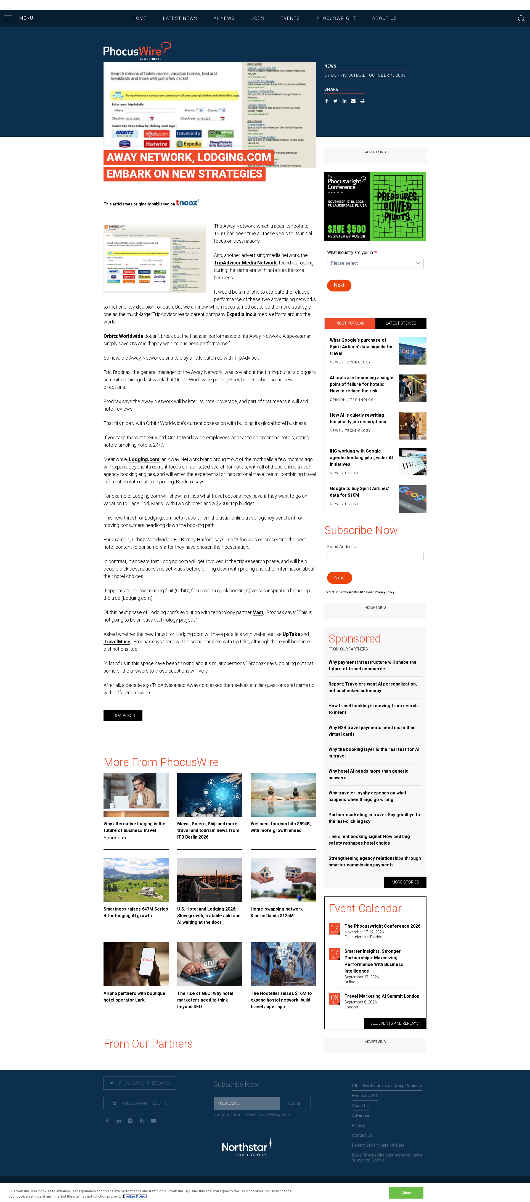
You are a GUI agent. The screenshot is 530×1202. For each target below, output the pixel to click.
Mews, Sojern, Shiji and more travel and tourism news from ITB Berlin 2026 (208, 830)
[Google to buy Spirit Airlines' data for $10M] (411, 499)
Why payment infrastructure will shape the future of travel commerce (372, 665)
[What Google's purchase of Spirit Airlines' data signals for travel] (411, 351)
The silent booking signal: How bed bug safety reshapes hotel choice (369, 840)
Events (290, 18)
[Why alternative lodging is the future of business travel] (136, 795)
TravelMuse (117, 641)
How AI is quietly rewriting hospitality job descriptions (358, 418)
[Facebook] (107, 1120)
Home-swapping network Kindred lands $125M (277, 912)
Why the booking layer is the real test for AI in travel (373, 753)
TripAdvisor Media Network (245, 263)
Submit (295, 1103)
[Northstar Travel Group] (248, 1148)
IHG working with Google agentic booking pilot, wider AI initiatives (361, 457)
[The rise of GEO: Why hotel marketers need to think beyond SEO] (210, 964)
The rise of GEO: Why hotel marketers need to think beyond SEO (205, 1000)
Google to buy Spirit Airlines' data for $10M (359, 492)
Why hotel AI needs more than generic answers (368, 774)
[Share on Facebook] (326, 101)
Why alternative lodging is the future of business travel (134, 827)
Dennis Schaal (348, 75)
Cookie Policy (135, 1196)
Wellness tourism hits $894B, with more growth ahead (281, 827)
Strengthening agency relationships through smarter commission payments (374, 862)
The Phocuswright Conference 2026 (382, 926)
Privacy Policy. (385, 592)
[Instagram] (130, 1120)
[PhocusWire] (137, 51)
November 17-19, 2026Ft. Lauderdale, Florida (364, 934)
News (330, 66)
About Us (384, 18)
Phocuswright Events (144, 1103)
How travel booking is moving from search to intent (373, 709)
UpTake (291, 634)
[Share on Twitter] (335, 101)
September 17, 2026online (361, 979)
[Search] (521, 18)
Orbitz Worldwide (123, 336)
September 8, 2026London (360, 1004)
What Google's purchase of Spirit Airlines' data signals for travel (361, 347)
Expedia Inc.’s (241, 314)
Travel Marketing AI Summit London (381, 996)
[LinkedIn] (118, 1120)
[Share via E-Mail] (353, 101)
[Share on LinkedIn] (344, 101)
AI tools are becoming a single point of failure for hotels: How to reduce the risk (361, 384)
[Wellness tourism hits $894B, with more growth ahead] (283, 795)
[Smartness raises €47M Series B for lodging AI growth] (136, 880)
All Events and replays (395, 1023)
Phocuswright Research (144, 1083)
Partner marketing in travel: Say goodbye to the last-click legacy (374, 818)
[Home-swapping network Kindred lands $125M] (283, 880)
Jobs (257, 18)
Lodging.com (144, 459)
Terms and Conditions (354, 592)
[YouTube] (153, 1120)
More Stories (405, 882)
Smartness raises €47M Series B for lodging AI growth (136, 912)
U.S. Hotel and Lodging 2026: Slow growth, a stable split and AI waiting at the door (208, 915)
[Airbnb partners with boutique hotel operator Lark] (136, 964)
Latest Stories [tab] (401, 323)
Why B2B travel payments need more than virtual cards (371, 731)
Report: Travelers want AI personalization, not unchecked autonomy (372, 687)
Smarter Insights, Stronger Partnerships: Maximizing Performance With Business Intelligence (373, 961)
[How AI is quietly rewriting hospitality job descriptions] (411, 426)
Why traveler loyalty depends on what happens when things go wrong (367, 796)
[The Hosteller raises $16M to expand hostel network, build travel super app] (283, 964)
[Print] (362, 101)
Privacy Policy (280, 1115)
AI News (224, 18)
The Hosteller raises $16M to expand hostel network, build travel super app (281, 1000)
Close (406, 1193)
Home (140, 18)
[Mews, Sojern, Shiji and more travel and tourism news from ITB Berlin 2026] (210, 795)
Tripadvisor (123, 715)
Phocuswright (336, 18)
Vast (258, 612)
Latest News (180, 18)
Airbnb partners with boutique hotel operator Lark (134, 997)
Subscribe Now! (237, 1084)
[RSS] (141, 1120)
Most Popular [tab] (350, 323)
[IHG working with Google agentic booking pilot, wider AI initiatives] (411, 462)
